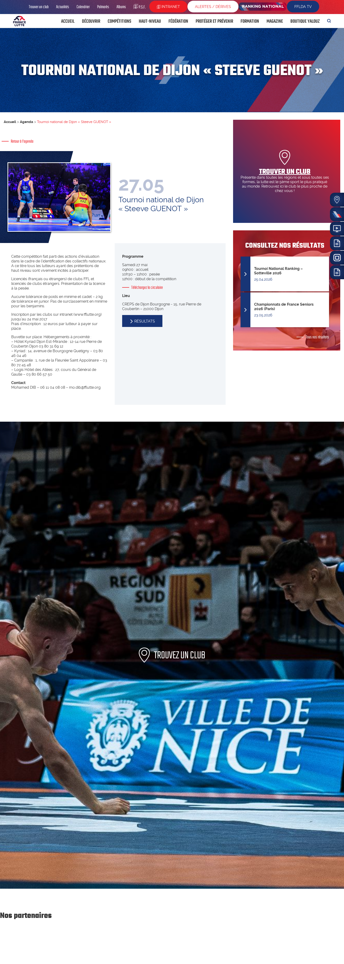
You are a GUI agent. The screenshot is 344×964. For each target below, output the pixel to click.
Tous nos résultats (317, 337)
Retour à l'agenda (22, 141)
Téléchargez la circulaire (147, 287)
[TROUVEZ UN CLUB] (172, 887)
